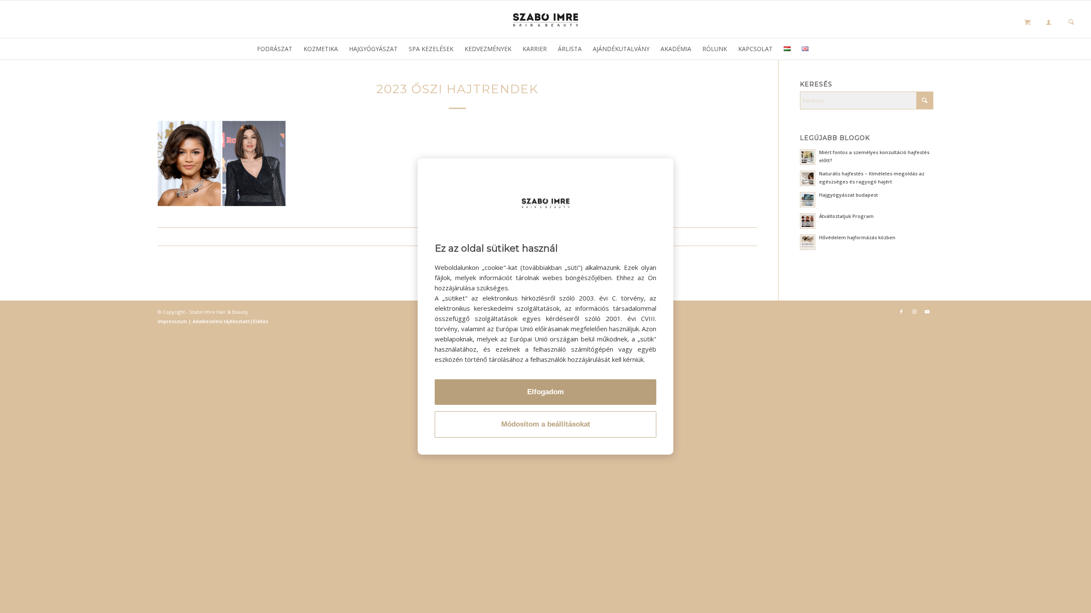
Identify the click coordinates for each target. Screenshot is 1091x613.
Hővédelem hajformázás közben (857, 237)
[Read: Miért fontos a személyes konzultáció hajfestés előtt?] (807, 157)
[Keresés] (1071, 23)
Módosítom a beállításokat (545, 424)
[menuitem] (1048, 23)
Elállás (260, 321)
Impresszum (173, 321)
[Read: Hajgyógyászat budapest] (807, 199)
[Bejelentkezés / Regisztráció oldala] (1048, 23)
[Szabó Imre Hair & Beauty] (545, 19)
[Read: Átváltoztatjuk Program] (807, 221)
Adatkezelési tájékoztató (220, 321)
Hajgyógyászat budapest (848, 195)
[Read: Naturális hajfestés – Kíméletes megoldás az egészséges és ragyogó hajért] (807, 178)
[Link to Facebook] (901, 311)
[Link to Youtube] (927, 311)
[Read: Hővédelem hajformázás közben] (807, 242)
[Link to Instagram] (914, 311)
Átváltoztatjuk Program (846, 216)
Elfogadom (545, 392)
